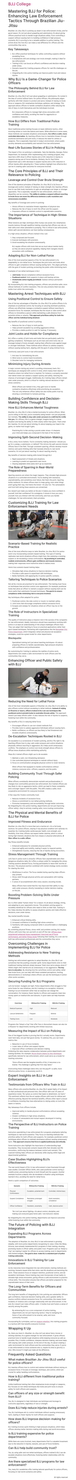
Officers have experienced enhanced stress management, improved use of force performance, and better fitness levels (34, 934)
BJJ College (19, 3)
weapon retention (43, 1322)
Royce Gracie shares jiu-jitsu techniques (47, 1054)
